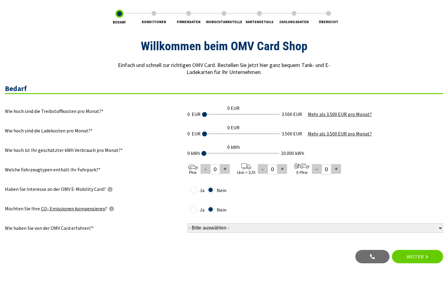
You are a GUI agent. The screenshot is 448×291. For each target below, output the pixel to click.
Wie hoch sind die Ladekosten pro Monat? (48, 131)
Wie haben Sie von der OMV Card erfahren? (48, 228)
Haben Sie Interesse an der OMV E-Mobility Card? (96, 189)
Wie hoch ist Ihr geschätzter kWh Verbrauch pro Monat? (63, 150)
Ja (202, 190)
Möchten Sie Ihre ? (96, 208)
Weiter (415, 257)
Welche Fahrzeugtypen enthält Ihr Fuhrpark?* (53, 170)
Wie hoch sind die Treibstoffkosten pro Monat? (53, 111)
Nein (221, 190)
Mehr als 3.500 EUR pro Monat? (340, 114)
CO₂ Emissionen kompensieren (73, 208)
